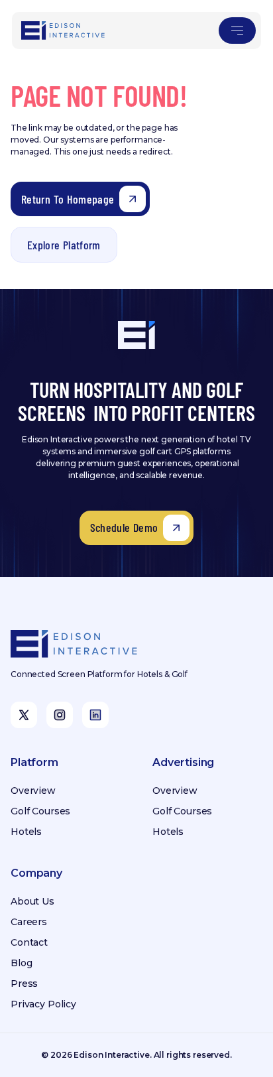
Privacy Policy (43, 1004)
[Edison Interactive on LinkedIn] (95, 715)
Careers (29, 922)
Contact (29, 942)
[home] (63, 30)
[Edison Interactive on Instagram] (59, 715)
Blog (21, 963)
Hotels (26, 832)
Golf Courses (40, 811)
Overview (33, 790)
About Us (32, 901)
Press (24, 983)
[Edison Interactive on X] (24, 715)
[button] (237, 30)
